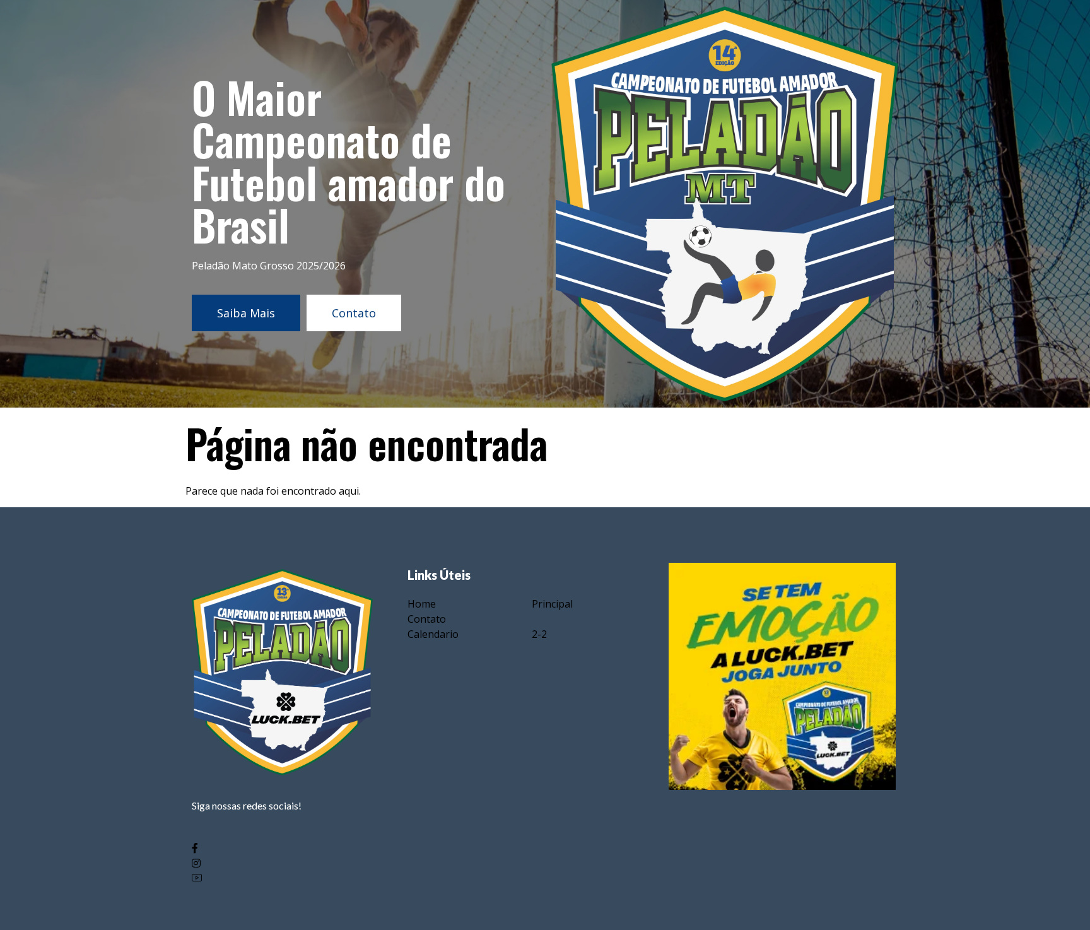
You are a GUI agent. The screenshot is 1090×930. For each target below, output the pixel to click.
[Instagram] (282, 861)
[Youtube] (282, 877)
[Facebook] (282, 846)
